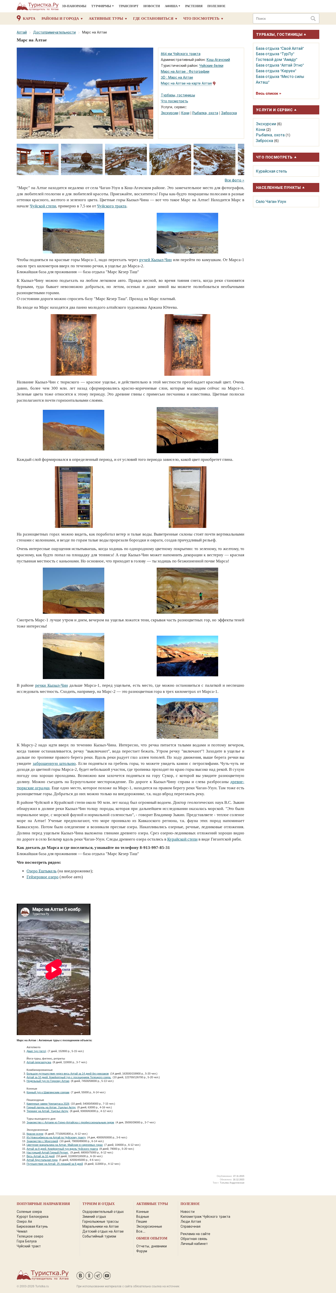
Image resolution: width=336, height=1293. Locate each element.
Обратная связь (194, 1238)
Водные (142, 1216)
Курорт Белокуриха (32, 1216)
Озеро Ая (24, 1221)
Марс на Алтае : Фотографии (185, 71)
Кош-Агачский (218, 59)
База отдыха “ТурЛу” (275, 53)
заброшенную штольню (54, 763)
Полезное (216, 6)
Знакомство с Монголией (42, 1141)
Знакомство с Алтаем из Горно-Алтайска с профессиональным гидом (70, 1122)
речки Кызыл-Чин (51, 685)
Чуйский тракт (29, 1245)
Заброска (229, 112)
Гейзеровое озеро (43, 877)
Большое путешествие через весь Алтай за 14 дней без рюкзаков (68, 1073)
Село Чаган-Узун (271, 201)
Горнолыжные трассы (100, 1221)
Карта (29, 18)
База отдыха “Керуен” (276, 70)
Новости (151, 6)
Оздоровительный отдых (103, 1211)
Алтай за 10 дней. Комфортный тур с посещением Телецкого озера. (69, 1077)
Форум (141, 1250)
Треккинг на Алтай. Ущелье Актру (47, 1111)
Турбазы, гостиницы (178, 94)
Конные (142, 1211)
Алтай (22, 32)
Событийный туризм (99, 1236)
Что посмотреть (201, 18)
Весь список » (268, 93)
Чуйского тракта (111, 206)
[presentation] (239, 159)
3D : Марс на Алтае (177, 77)
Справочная (190, 1226)
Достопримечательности (54, 32)
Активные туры (106, 18)
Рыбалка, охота (205, 112)
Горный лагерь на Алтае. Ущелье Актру (51, 1107)
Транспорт (128, 6)
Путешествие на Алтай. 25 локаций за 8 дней (55, 1163)
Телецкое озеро (30, 1236)
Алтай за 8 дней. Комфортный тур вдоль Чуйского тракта (62, 1148)
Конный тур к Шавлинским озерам (48, 1092)
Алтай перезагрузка (39, 1062)
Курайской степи (182, 839)
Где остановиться (153, 18)
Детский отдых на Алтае (103, 1231)
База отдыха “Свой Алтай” (280, 48)
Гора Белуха (27, 1241)
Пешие (141, 1221)
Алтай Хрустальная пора (42, 1159)
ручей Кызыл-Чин (155, 259)
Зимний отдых (94, 1216)
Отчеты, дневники (151, 1245)
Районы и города (60, 18)
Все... (140, 1231)
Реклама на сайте (195, 1233)
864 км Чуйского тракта (180, 53)
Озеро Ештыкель (42, 871)
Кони (185, 112)
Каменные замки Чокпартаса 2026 (48, 1103)
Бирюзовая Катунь (32, 1226)
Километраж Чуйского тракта (205, 1216)
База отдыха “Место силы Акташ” (280, 79)
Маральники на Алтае (100, 1226)
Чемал (22, 1231)
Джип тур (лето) (36, 1051)
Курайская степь (271, 171)
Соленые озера (29, 1211)
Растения (193, 6)
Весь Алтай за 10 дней (41, 1156)
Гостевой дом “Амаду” (276, 59)
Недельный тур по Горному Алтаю (48, 1080)
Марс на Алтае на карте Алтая (186, 83)
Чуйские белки (211, 65)
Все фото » (234, 179)
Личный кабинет (194, 1243)
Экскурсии (169, 112)
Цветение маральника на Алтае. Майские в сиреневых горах (65, 1144)
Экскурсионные (149, 1226)
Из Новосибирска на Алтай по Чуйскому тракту (56, 1137)
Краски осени (35, 1133)
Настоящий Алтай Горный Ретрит (48, 1152)
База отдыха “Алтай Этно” (280, 65)
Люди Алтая (191, 1221)
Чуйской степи (43, 206)
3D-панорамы (74, 6)
